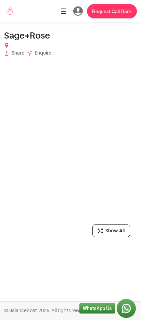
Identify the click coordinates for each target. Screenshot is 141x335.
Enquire (43, 53)
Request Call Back (112, 11)
